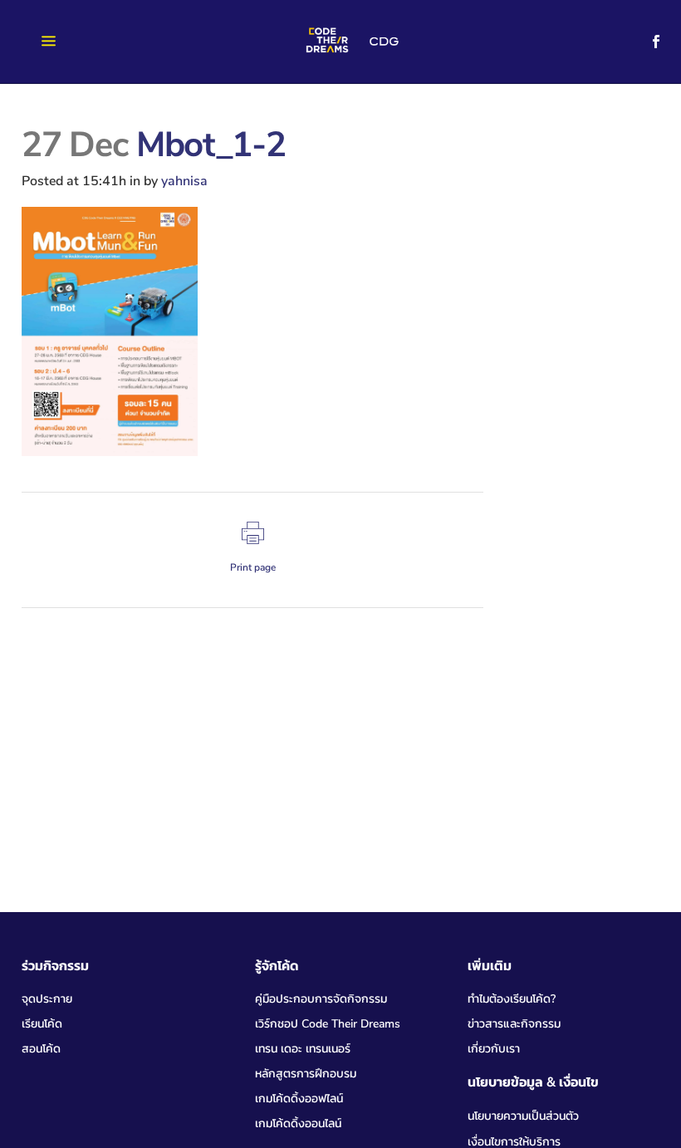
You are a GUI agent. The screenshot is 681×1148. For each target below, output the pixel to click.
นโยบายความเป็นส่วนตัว (523, 1116)
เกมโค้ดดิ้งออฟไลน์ (299, 1098)
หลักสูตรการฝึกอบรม (305, 1074)
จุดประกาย (47, 999)
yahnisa (184, 181)
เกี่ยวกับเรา (494, 1049)
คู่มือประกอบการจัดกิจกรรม (321, 999)
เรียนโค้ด (42, 1024)
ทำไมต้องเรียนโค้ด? (512, 999)
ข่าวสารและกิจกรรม (514, 1024)
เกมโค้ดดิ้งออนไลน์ (298, 1123)
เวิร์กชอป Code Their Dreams (327, 1024)
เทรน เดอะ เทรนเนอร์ (302, 1049)
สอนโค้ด (41, 1049)
